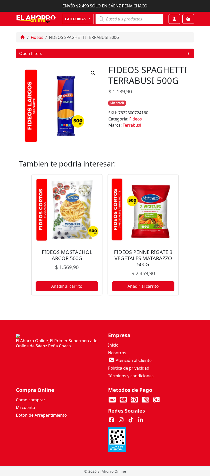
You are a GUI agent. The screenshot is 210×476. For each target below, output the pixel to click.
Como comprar (30, 400)
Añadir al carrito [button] (66, 286)
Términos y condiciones (131, 376)
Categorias (75, 19)
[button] (93, 73)
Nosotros (117, 353)
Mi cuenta (25, 407)
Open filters (30, 53)
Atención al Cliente (133, 360)
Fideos (37, 37)
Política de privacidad (128, 368)
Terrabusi (132, 125)
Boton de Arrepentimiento (41, 415)
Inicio (113, 345)
